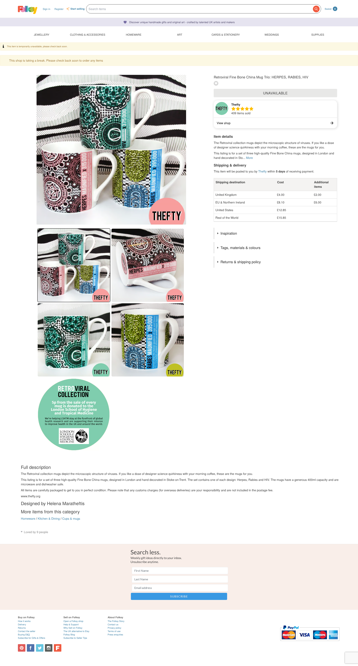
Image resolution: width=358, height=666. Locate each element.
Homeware (28, 518)
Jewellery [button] (41, 34)
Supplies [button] (317, 34)
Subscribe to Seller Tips (75, 637)
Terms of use (114, 631)
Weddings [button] (272, 34)
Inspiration (228, 233)
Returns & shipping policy (240, 261)
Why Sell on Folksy (72, 627)
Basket (330, 8)
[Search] (316, 9)
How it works (24, 621)
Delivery (22, 624)
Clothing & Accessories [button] (87, 34)
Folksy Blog (69, 634)
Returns (22, 627)
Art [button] (179, 34)
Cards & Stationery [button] (226, 34)
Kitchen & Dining (49, 518)
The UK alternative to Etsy (76, 631)
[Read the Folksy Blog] (57, 648)
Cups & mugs (71, 518)
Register (59, 9)
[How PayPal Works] (310, 642)
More (249, 157)
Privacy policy (114, 627)
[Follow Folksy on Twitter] (39, 648)
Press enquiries (115, 634)
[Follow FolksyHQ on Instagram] (48, 648)
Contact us (113, 624)
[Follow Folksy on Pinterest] (21, 648)
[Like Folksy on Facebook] (30, 648)
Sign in (46, 9)
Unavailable (275, 93)
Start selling (77, 8)
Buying (24, 634)
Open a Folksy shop (73, 621)
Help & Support (71, 624)
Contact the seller (26, 631)
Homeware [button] (133, 34)
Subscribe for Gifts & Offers (31, 637)
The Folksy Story (116, 621)
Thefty (235, 104)
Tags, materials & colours (240, 247)
